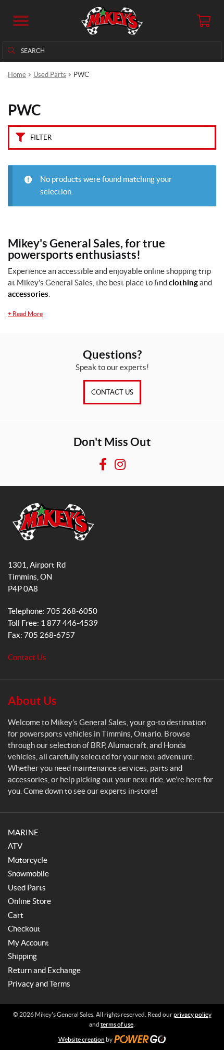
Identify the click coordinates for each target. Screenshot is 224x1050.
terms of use (117, 1024)
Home (17, 74)
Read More (25, 313)
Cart (15, 915)
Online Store (29, 901)
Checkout (24, 928)
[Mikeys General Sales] (112, 20)
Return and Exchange (44, 970)
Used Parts (49, 74)
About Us (32, 700)
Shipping (22, 956)
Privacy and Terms (39, 983)
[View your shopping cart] (203, 21)
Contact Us (112, 392)
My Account (28, 942)
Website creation (81, 1039)
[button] (21, 21)
